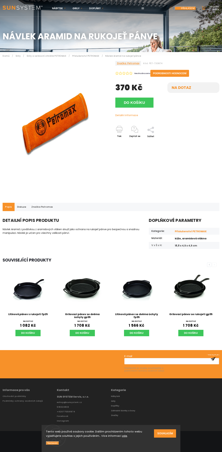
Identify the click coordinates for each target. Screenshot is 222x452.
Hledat (171, 8)
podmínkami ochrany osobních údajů (144, 371)
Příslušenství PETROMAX (191, 231)
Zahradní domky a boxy (123, 410)
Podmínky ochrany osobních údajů (23, 401)
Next (214, 264)
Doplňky (115, 406)
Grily (113, 401)
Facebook (62, 416)
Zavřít (207, 142)
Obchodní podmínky (14, 396)
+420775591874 (66, 411)
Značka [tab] (42, 206)
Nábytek (115, 396)
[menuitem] (60, 8)
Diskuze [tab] (21, 206)
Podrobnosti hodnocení (169, 73)
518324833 (63, 407)
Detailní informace (126, 115)
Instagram (63, 421)
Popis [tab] (8, 206)
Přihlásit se (213, 358)
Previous (209, 264)
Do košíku (134, 103)
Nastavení (52, 443)
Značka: (128, 63)
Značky (114, 415)
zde (124, 436)
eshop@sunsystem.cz (69, 402)
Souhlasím (165, 433)
